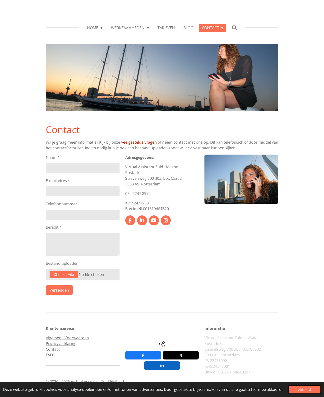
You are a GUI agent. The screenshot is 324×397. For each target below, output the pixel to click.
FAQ (49, 355)
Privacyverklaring (61, 343)
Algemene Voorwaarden (67, 337)
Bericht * (54, 227)
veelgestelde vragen (139, 142)
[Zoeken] (234, 27)
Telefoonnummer (61, 204)
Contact (53, 349)
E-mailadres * (58, 180)
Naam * (53, 157)
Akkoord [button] (304, 389)
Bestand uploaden (62, 263)
